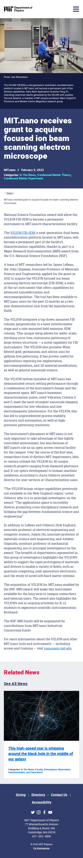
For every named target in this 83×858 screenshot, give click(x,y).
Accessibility (41, 802)
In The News (28, 175)
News (10, 193)
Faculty (39, 769)
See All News (15, 683)
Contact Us (59, 794)
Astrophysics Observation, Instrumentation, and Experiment (39, 771)
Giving (21, 794)
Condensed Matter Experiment (23, 178)
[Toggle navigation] (47, 9)
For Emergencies (41, 848)
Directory (38, 794)
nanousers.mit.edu (58, 648)
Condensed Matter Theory (54, 175)
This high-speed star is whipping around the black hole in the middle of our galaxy (40, 754)
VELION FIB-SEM (22, 233)
